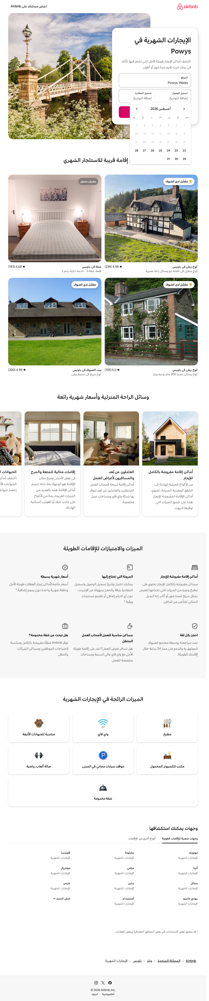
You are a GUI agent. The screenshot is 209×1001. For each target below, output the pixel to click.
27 (144, 150)
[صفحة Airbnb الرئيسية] (187, 6)
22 (184, 150)
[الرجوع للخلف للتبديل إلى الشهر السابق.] (184, 109)
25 (160, 150)
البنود (95, 994)
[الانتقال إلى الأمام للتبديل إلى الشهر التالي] (137, 109)
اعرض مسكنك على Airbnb (29, 6)
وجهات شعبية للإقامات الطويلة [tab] (180, 838)
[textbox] (173, 98)
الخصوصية (108, 994)
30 (176, 159)
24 (168, 150)
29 (184, 159)
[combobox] (155, 82)
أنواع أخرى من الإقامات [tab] (141, 838)
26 (152, 150)
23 (176, 150)
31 (168, 159)
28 (136, 150)
